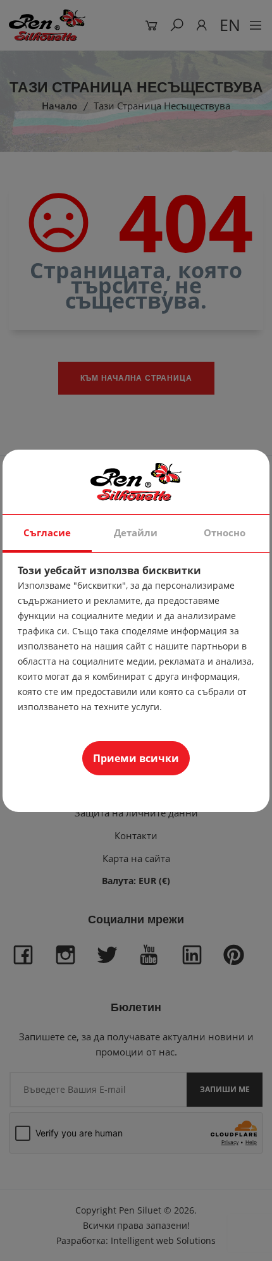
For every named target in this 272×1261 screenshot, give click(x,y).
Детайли (136, 532)
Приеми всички (136, 758)
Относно (224, 532)
